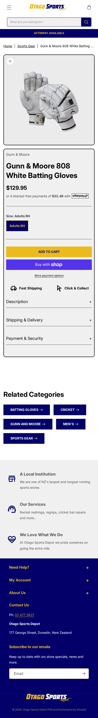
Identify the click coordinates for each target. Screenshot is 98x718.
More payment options (49, 275)
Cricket (68, 410)
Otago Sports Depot (35, 709)
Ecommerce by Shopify (72, 709)
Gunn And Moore (25, 424)
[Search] (86, 22)
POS (49, 709)
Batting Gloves (24, 410)
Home (7, 46)
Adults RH (17, 226)
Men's (68, 424)
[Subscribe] (84, 673)
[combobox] (49, 22)
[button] (9, 7)
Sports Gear (26, 46)
